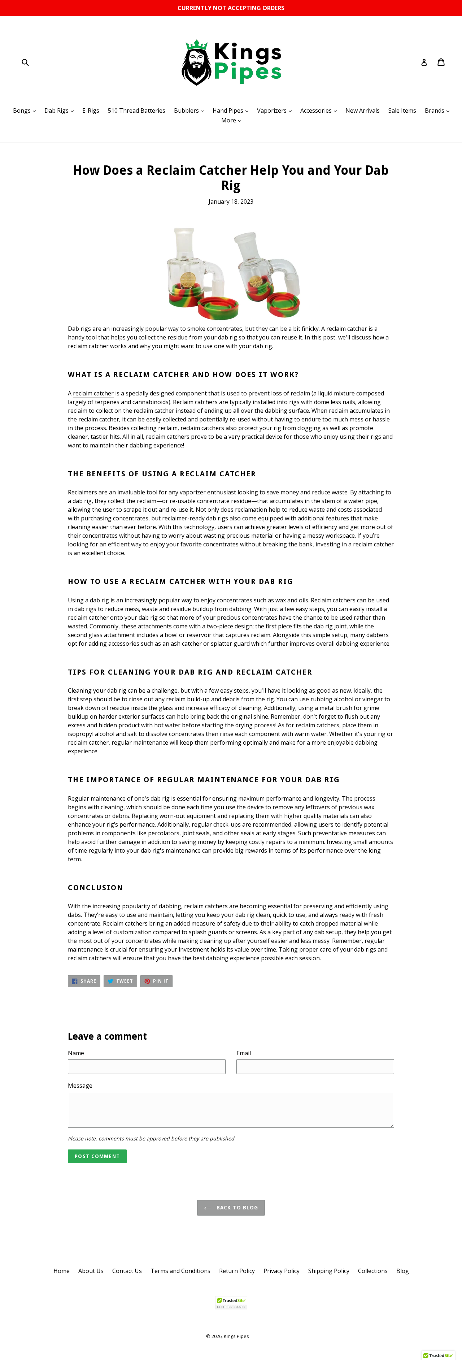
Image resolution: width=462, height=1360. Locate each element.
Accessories (320, 110)
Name (76, 1053)
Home (61, 1271)
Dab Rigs (60, 110)
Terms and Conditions (180, 1271)
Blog (402, 1271)
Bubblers (191, 110)
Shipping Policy (328, 1271)
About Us (91, 1271)
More (233, 120)
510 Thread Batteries (136, 110)
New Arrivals (362, 110)
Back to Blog (236, 1207)
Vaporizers (276, 110)
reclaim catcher (93, 393)
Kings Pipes (236, 1336)
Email (243, 1053)
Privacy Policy (281, 1271)
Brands (439, 110)
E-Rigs (90, 110)
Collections (373, 1271)
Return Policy (237, 1271)
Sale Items (402, 110)
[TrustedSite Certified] (231, 1302)
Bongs (26, 110)
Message (80, 1086)
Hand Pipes (232, 110)
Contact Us (127, 1271)
